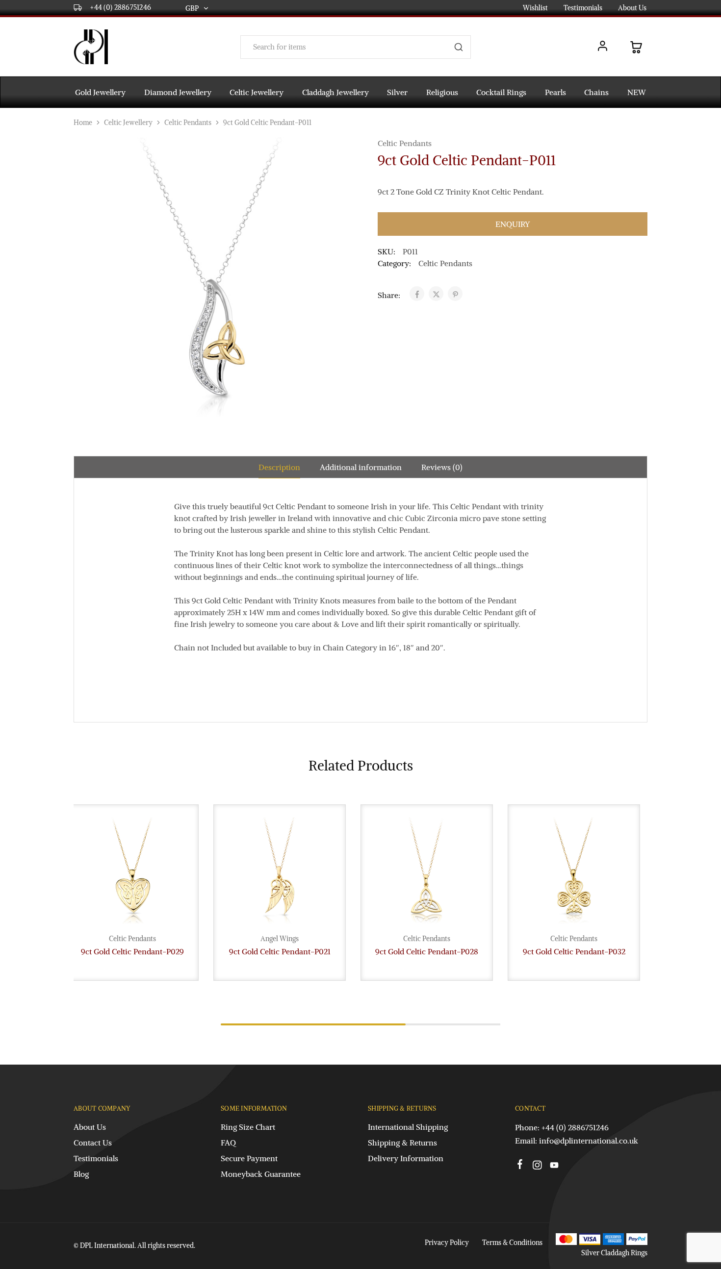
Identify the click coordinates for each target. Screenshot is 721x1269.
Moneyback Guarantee (261, 1174)
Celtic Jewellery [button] (256, 92)
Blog (81, 1174)
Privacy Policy (447, 1242)
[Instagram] (537, 1166)
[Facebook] (520, 1165)
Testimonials (583, 7)
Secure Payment (249, 1158)
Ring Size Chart (248, 1127)
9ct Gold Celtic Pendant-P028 (426, 951)
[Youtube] (554, 1166)
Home (83, 122)
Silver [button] (397, 92)
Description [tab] (279, 467)
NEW (636, 92)
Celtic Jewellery (128, 122)
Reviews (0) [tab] (442, 467)
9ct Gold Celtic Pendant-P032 (574, 951)
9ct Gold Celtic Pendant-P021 (280, 951)
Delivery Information (405, 1158)
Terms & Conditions (512, 1242)
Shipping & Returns (402, 1142)
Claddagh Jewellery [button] (335, 92)
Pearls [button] (555, 92)
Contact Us (93, 1142)
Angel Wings (279, 938)
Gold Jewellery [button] (100, 92)
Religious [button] (442, 92)
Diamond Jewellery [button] (177, 92)
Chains (596, 92)
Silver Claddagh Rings (614, 1252)
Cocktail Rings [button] (501, 92)
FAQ (228, 1142)
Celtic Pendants (187, 122)
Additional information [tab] (361, 467)
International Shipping (408, 1127)
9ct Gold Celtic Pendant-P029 (132, 951)
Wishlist (535, 7)
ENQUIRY (512, 224)
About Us (632, 7)
